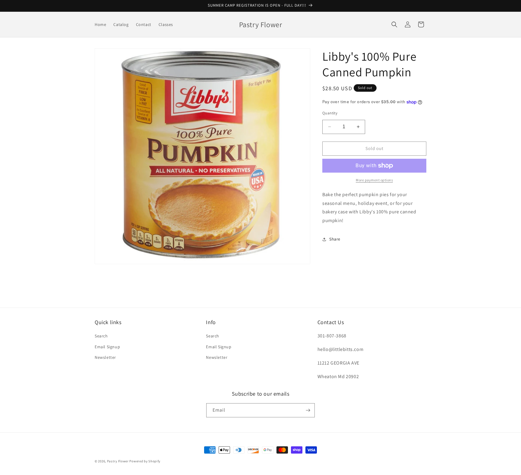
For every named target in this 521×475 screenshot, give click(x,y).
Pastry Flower (118, 461)
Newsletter (105, 357)
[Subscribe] (307, 410)
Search (101, 336)
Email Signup (107, 346)
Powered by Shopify (144, 461)
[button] (394, 24)
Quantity (329, 113)
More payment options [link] (374, 180)
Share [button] (334, 239)
